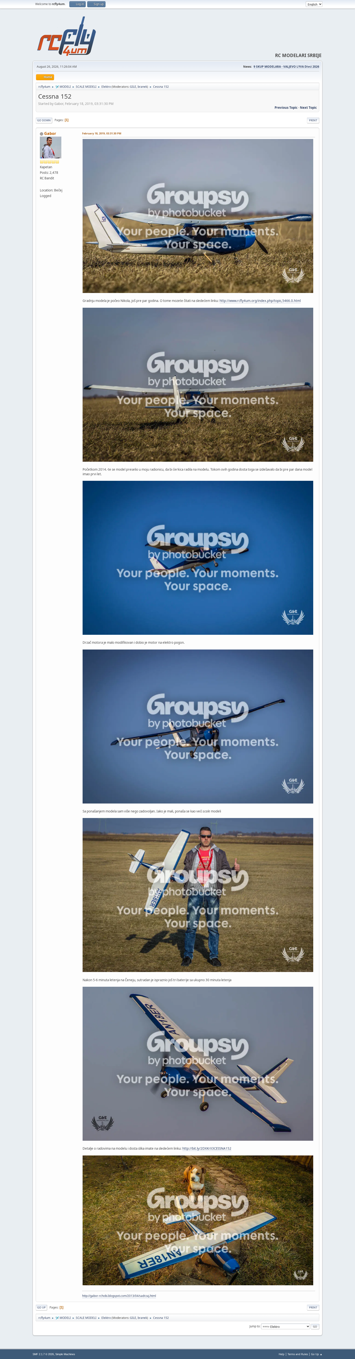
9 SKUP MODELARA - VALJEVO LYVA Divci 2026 (286, 67)
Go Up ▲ (316, 1354)
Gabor (50, 133)
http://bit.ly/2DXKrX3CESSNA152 (206, 1148)
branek (142, 87)
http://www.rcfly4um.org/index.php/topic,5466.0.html (260, 301)
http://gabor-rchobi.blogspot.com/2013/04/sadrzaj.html (119, 1296)
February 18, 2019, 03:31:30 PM (101, 133)
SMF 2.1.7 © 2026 (43, 1354)
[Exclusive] (42, 184)
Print (313, 120)
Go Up (41, 1307)
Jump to (254, 1326)
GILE (133, 87)
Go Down (44, 120)
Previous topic (286, 107)
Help (281, 1354)
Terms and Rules (298, 1354)
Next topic (308, 107)
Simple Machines (65, 1354)
